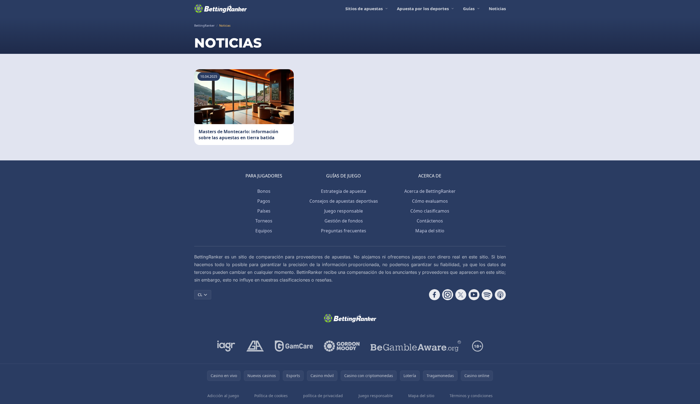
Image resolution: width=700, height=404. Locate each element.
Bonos (263, 191)
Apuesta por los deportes (423, 8)
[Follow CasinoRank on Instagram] (447, 294)
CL (200, 294)
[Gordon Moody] (342, 346)
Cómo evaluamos (430, 201)
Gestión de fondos (343, 221)
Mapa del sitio (429, 231)
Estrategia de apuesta (343, 191)
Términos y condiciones (471, 395)
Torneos (263, 221)
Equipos (263, 231)
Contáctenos (430, 221)
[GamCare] (294, 346)
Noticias (497, 8)
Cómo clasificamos (429, 211)
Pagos (263, 201)
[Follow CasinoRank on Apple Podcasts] (500, 294)
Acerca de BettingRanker (430, 191)
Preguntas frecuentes (343, 231)
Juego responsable (343, 211)
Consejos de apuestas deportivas (343, 201)
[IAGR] (226, 346)
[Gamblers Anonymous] (255, 346)
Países (263, 211)
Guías (469, 8)
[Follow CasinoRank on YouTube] (473, 294)
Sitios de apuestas (364, 8)
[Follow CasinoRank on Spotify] (487, 294)
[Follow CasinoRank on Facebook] (434, 294)
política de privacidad (323, 395)
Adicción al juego (223, 395)
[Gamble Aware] (416, 346)
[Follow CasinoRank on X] (460, 294)
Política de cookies (271, 395)
